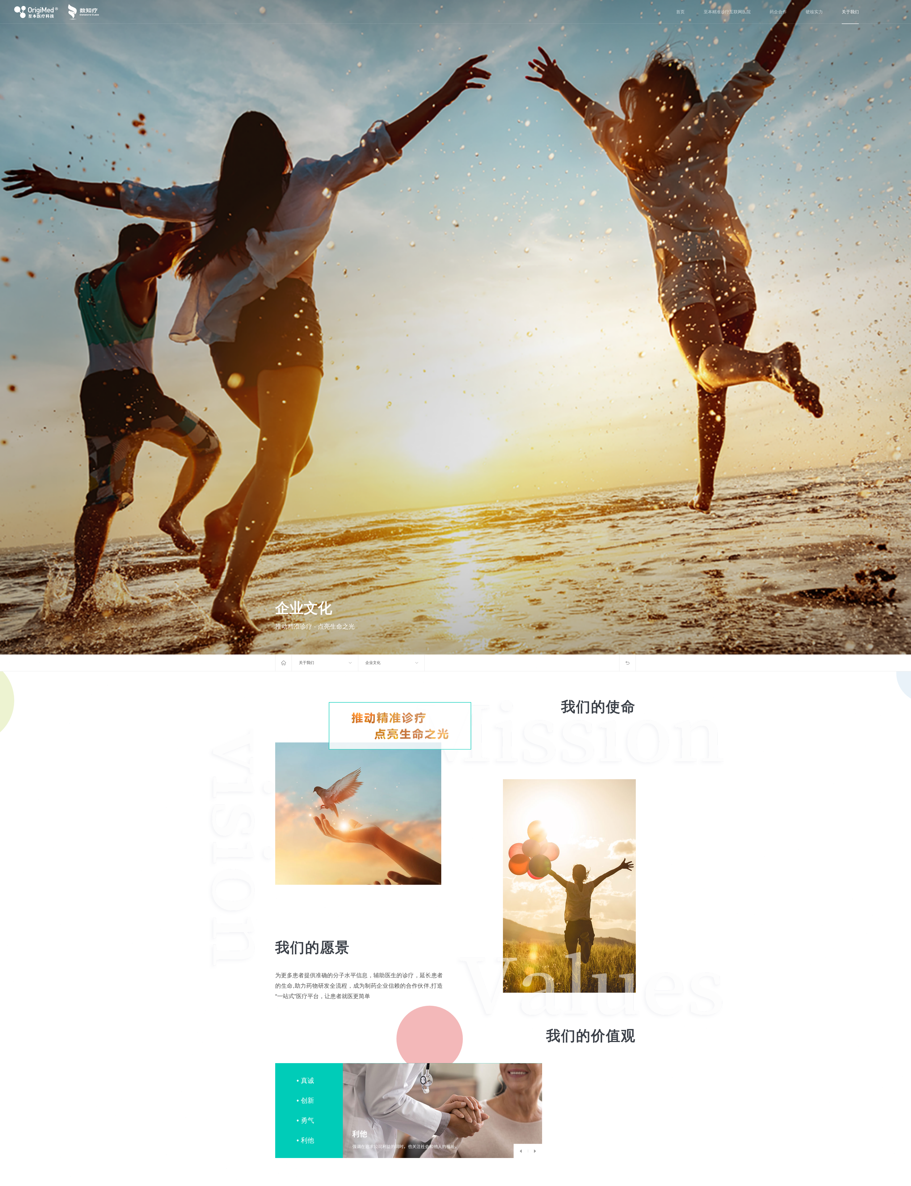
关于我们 (850, 11)
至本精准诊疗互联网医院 (727, 11)
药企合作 (778, 11)
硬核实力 (814, 11)
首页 (680, 11)
